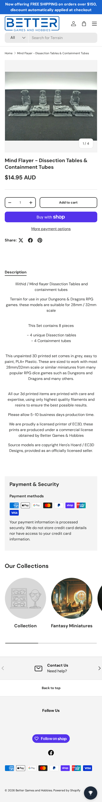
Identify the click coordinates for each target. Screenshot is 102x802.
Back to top (51, 688)
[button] (84, 23)
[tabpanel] (51, 375)
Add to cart (68, 202)
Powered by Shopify (66, 790)
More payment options (51, 228)
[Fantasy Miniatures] (71, 598)
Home (9, 53)
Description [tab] (16, 272)
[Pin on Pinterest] (40, 240)
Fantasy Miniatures (72, 626)
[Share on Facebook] (30, 240)
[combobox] (51, 38)
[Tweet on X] (21, 240)
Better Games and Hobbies (34, 790)
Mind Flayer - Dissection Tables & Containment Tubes (53, 53)
